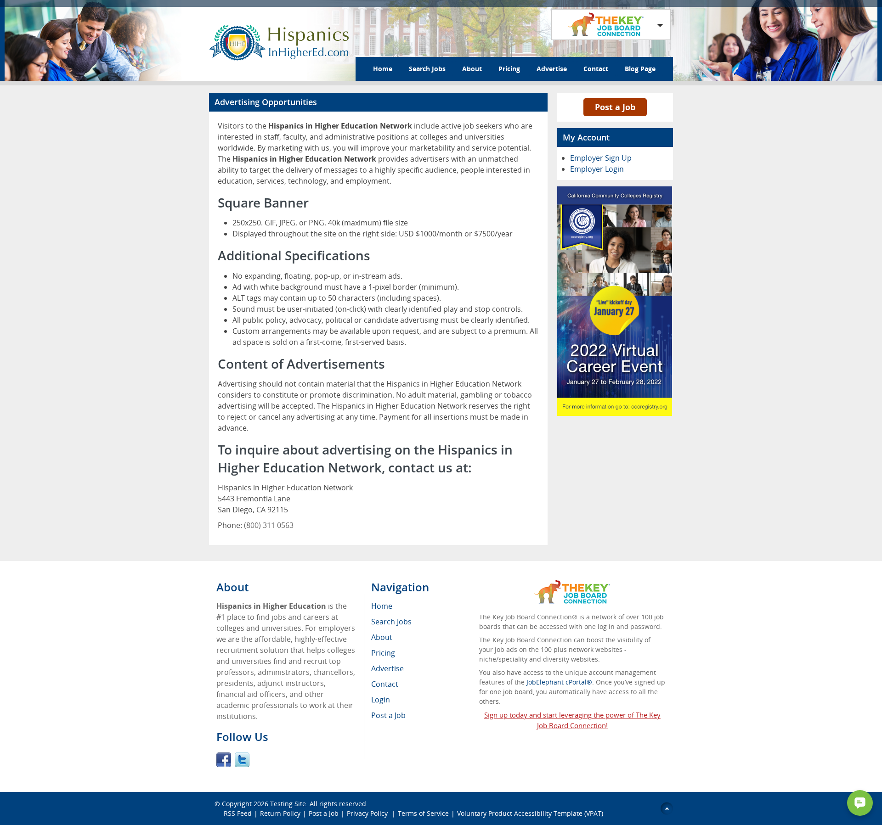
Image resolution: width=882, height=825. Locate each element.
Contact (595, 68)
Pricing (509, 68)
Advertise (552, 68)
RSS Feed (238, 813)
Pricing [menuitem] (383, 653)
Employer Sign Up (601, 158)
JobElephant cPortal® (559, 682)
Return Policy (280, 813)
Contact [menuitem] (384, 684)
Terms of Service (423, 813)
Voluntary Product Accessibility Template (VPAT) (530, 813)
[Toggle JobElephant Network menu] (608, 24)
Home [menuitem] (381, 606)
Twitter (242, 759)
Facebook (223, 759)
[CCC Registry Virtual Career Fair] (614, 192)
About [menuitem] (381, 637)
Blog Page (640, 68)
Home (382, 68)
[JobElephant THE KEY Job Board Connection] (572, 584)
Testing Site (288, 803)
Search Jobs (427, 68)
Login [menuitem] (380, 700)
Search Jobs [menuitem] (391, 622)
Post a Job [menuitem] (388, 715)
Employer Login (597, 169)
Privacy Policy (368, 813)
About (472, 68)
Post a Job (615, 106)
